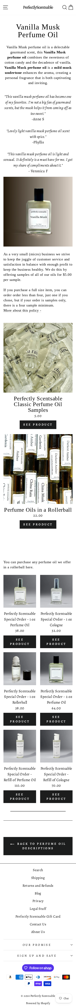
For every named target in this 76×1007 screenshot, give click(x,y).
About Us (38, 931)
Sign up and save (37, 956)
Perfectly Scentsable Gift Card (38, 916)
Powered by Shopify (38, 1003)
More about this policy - (22, 310)
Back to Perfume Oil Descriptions (41, 846)
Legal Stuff (38, 908)
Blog (38, 893)
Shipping (38, 877)
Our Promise (37, 945)
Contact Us (38, 924)
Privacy (38, 901)
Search (38, 870)
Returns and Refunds (38, 885)
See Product (38, 424)
